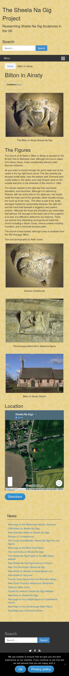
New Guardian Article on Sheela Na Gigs (28, 532)
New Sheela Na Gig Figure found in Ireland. (30, 563)
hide (19, 84)
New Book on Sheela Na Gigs (23, 595)
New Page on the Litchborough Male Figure (30, 606)
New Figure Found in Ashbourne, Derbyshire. (31, 583)
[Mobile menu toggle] (63, 58)
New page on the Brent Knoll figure (25, 547)
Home (10, 66)
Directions (15, 496)
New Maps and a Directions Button (25, 610)
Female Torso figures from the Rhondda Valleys (32, 579)
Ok (20, 669)
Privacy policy (41, 669)
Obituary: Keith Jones (19, 587)
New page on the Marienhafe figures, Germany (32, 524)
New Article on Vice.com (20, 575)
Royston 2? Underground (21, 536)
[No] (65, 664)
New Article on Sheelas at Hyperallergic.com (30, 571)
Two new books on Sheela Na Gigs (25, 551)
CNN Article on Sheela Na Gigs (23, 528)
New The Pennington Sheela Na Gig (26, 567)
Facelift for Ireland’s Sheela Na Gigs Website (30, 591)
